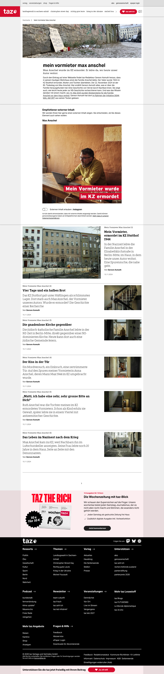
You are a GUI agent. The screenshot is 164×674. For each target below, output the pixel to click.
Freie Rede (27, 613)
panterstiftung (120, 570)
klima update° (29, 605)
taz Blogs (118, 598)
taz (30, 541)
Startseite (26, 20)
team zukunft (59, 598)
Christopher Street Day (63, 563)
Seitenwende (127, 658)
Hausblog (88, 559)
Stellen (87, 567)
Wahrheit (27, 582)
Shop (25, 641)
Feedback (57, 632)
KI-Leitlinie (135, 654)
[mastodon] (128, 542)
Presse (87, 570)
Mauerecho (28, 609)
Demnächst (89, 598)
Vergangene (89, 609)
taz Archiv (118, 610)
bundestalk (28, 598)
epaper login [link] (135, 3)
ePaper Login (59, 640)
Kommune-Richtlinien (120, 654)
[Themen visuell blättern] (116, 11)
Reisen (26, 633)
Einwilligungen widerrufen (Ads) (98, 662)
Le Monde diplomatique (125, 606)
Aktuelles (88, 555)
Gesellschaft (28, 563)
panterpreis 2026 (122, 574)
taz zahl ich (119, 563)
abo (116, 555)
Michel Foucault (60, 574)
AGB (119, 658)
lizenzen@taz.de (40, 658)
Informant (88, 658)
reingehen (27, 617)
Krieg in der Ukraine (62, 570)
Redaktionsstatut (102, 654)
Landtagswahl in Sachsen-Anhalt (65, 557)
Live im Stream (90, 605)
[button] (140, 11)
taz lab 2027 (89, 613)
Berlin (25, 574)
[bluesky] (134, 542)
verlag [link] (25, 3)
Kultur (25, 567)
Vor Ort (87, 601)
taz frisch (57, 601)
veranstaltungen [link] (35, 3)
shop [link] (45, 3)
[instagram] (139, 542)
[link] (36, 11)
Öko (24, 559)
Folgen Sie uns (119, 541)
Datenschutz (99, 658)
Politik (25, 555)
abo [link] (112, 3)
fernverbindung (29, 601)
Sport (25, 570)
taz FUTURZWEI (121, 602)
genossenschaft (121, 559)
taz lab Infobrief (60, 609)
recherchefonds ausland (125, 567)
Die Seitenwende (91, 563)
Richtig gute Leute (61, 567)
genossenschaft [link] (122, 3)
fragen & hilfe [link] (54, 3)
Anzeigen (27, 644)
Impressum (111, 658)
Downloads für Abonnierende (66, 644)
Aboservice (58, 636)
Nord (25, 578)
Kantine (26, 637)
